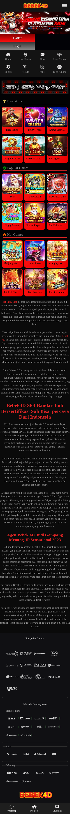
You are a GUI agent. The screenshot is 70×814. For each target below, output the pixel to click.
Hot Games (25, 59)
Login (17, 46)
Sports (8, 72)
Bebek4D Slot (10, 302)
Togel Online (59, 72)
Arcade (25, 72)
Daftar (17, 38)
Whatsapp (12, 810)
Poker (42, 72)
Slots (42, 59)
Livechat (57, 810)
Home (8, 59)
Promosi (34, 810)
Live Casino (59, 59)
